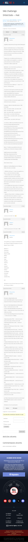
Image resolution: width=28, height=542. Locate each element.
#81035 (23, 288)
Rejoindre (15, 474)
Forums (7, 19)
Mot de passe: (6, 421)
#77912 (23, 219)
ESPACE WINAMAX (13, 19)
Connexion (6, 426)
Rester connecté (8, 424)
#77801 (23, 34)
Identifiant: (6, 418)
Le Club (8, 518)
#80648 (23, 232)
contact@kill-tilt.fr (15, 525)
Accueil (4, 19)
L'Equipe (19, 518)
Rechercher (22, 431)
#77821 (23, 206)
